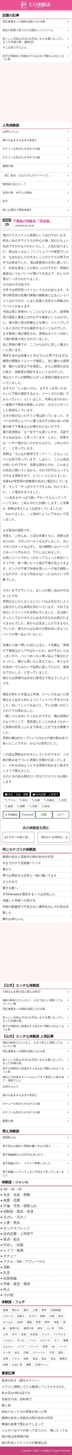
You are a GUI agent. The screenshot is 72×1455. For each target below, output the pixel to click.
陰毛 (47, 806)
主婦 (51, 1316)
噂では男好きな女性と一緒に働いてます (30, 875)
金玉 (17, 1352)
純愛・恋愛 (11, 1200)
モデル (32, 1316)
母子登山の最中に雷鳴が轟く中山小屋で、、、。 (32, 1146)
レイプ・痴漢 (13, 1250)
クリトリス (39, 1352)
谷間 (34, 806)
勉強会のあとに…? (14, 184)
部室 (38, 1322)
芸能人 (21, 1316)
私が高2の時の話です (16, 1393)
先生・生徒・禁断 (18, 794)
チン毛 (7, 1352)
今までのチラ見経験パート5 (21, 863)
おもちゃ (8, 1346)
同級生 (51, 800)
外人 (6, 1289)
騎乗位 (63, 1358)
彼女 (40, 1328)
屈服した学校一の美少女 (19, 900)
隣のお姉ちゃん (13, 919)
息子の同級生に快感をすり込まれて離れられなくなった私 (33, 57)
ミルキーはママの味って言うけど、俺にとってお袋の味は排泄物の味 (35, 1433)
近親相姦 (10, 1278)
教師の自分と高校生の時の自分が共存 (28, 856)
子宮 (51, 1352)
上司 (5, 1334)
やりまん (8, 1322)
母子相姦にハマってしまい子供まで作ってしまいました (33, 1173)
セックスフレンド (16, 1228)
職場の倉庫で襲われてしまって (23, 1424)
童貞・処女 (11, 1239)
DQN (20, 1322)
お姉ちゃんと (11, 131)
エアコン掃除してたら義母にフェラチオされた (33, 1386)
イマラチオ (59, 1334)
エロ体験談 (44, 1450)
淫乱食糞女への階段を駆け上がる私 (24, 21)
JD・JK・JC (12, 1189)
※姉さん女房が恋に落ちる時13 (21, 991)
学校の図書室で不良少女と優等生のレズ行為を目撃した (36, 909)
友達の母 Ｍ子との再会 (17, 192)
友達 (23, 1334)
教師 (42, 1316)
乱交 (6, 1272)
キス (56, 1340)
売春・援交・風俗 (16, 1284)
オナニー (10, 1256)
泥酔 (6, 1267)
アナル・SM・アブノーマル (24, 1261)
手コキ (21, 1340)
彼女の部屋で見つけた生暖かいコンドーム (28, 30)
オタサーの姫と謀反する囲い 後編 (20, 837)
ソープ (62, 1346)
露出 (26, 1310)
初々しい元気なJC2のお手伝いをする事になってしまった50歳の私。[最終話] (33, 40)
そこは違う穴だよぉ (15, 47)
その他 (8, 1295)
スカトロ (8, 1316)
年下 (14, 1334)
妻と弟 (6, 1405)
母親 (56, 1322)
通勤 (29, 1322)
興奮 (22, 806)
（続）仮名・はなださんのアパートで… (27, 175)
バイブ (21, 1346)
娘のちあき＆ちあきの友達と (20, 140)
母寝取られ (9, 1137)
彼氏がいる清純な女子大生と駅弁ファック (55, 837)
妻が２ (7, 869)
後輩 (10, 806)
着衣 (44, 1310)
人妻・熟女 (11, 1222)
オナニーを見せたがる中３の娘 (21, 148)
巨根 (26, 1352)
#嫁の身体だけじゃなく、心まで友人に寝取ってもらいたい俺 (33, 1002)
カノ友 (50, 1328)
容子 (5, 201)
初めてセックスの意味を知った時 (24, 1411)
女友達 (34, 1334)
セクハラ (45, 1340)
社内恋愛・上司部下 (47, 794)
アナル (11, 800)
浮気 (60, 1328)
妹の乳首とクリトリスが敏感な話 (24, 1442)
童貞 (35, 1358)
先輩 (37, 800)
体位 (53, 1358)
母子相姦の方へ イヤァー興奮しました (27, 1163)
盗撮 (5, 1310)
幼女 (60, 1316)
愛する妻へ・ (12, 888)
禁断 (28, 1364)
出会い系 (17, 1364)
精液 (45, 1346)
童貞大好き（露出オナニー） (21, 1380)
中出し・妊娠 (13, 1245)
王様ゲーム (41, 1364)
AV (53, 1346)
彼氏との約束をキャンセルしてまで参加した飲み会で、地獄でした (33, 1079)
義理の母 (29, 1328)
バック (32, 1340)
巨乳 (64, 800)
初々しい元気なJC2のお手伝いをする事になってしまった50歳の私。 (33, 1019)
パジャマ (34, 1346)
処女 (44, 1358)
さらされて (10, 881)
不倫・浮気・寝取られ (20, 1206)
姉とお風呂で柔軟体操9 (17, 209)
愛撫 (65, 1340)
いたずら (8, 1340)
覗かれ (16, 1310)
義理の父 (15, 1328)
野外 (47, 1322)
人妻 (35, 1310)
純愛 (5, 1364)
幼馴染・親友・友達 (18, 1211)
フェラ (45, 1334)
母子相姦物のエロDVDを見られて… (24, 1154)
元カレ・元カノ (15, 1217)
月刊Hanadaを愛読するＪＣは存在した (29, 894)
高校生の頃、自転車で (17, 1399)
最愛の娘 (8, 165)
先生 (25, 800)
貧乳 (60, 1352)
